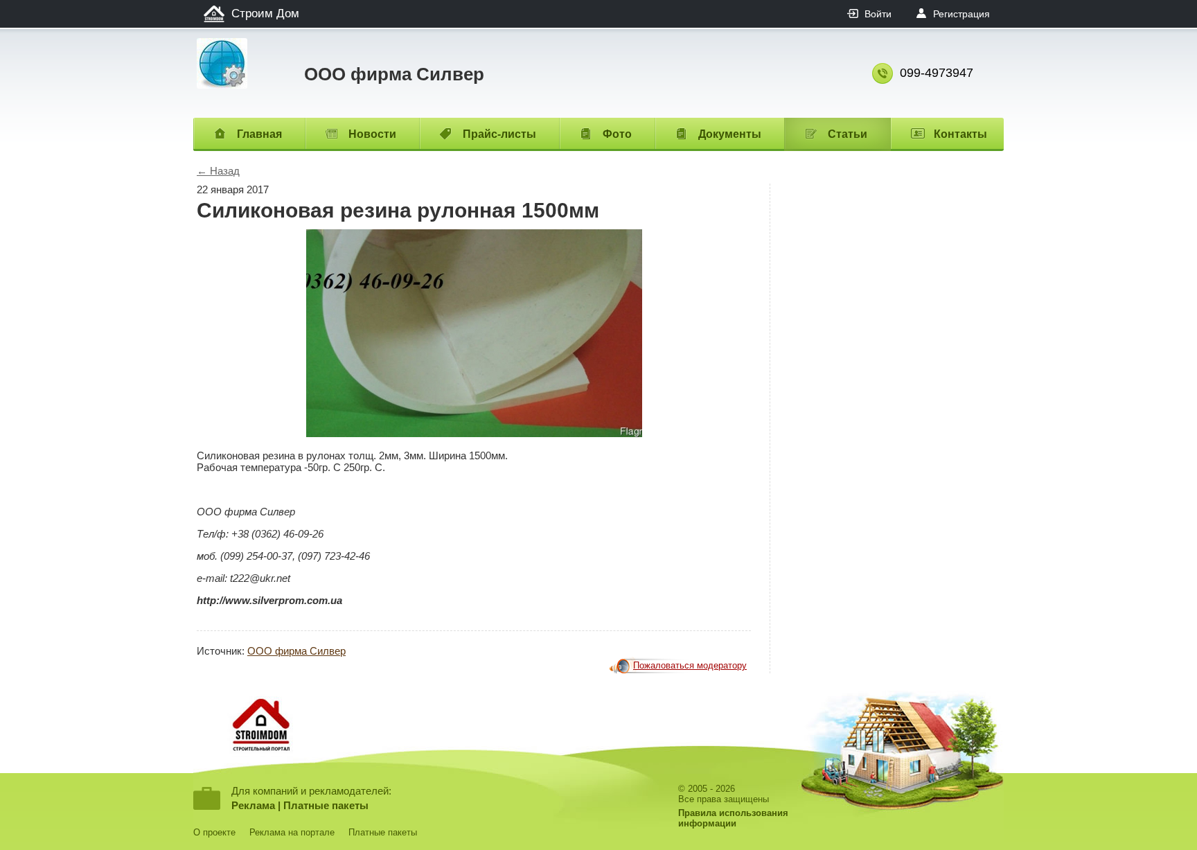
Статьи (847, 134)
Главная (259, 134)
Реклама (253, 805)
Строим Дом (265, 13)
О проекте (214, 832)
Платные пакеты (326, 805)
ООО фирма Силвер (296, 651)
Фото (617, 134)
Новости (372, 134)
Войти (878, 13)
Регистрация (961, 13)
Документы (729, 134)
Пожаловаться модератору (690, 665)
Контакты (960, 134)
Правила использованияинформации (733, 818)
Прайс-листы (499, 134)
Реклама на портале (292, 832)
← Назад (218, 171)
